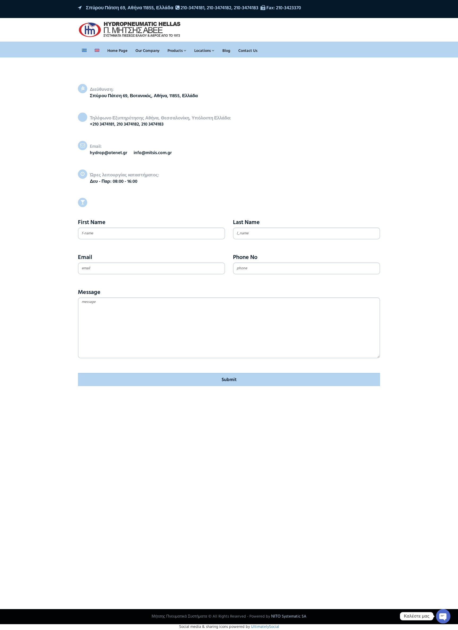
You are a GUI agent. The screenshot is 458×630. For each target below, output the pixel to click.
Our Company (147, 51)
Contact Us (247, 51)
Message (89, 292)
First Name (91, 222)
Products (176, 51)
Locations (203, 51)
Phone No (245, 257)
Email (85, 257)
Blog (226, 51)
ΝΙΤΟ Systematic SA (288, 616)
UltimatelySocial (265, 627)
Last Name (246, 222)
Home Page (117, 51)
